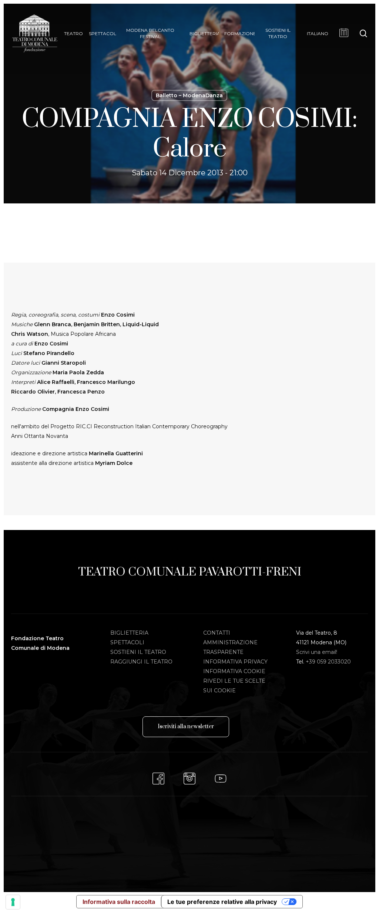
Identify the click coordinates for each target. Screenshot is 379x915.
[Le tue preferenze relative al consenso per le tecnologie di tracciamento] (13, 902)
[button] (186, 726)
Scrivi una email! (316, 652)
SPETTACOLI (127, 642)
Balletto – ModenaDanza (189, 95)
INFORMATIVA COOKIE (234, 671)
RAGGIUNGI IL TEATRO (141, 661)
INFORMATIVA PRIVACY (235, 661)
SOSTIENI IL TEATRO (138, 652)
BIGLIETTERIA (129, 632)
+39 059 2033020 (328, 661)
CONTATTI (216, 632)
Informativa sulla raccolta (119, 901)
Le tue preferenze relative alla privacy (222, 901)
